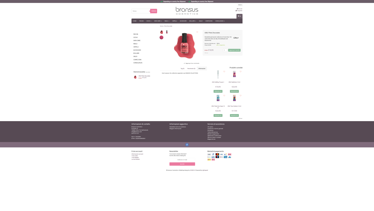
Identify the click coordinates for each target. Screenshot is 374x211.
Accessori (183, 21)
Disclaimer (210, 130)
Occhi (148, 21)
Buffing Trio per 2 (218, 82)
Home (134, 21)
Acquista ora (218, 91)
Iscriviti (182, 164)
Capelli (174, 21)
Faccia (141, 21)
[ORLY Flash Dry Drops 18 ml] (218, 98)
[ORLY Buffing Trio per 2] (218, 74)
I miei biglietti (135, 157)
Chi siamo (210, 127)
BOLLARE (192, 21)
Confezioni (208, 21)
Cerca (153, 11)
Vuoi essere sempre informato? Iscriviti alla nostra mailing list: (177, 154)
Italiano (240, 4)
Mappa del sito (211, 139)
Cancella (147, 72)
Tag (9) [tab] (182, 68)
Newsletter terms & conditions (178, 127)
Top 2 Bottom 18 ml (234, 106)
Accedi (240, 8)
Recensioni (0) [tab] (191, 68)
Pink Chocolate (144, 76)
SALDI (200, 21)
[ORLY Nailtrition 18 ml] (234, 74)
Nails (166, 21)
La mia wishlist (136, 159)
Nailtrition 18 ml (234, 82)
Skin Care (157, 21)
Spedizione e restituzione (214, 135)
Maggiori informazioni (175, 128)
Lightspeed (205, 170)
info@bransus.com (136, 131)
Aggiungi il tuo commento (192, 63)
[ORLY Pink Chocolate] (135, 77)
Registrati (239, 10)
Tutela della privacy (213, 132)
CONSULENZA (219, 21)
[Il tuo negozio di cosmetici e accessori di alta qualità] (187, 11)
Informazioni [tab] (201, 68)
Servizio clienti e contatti (214, 137)
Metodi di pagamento (213, 134)
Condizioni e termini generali (215, 128)
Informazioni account (137, 154)
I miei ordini (135, 155)
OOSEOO (192, 170)
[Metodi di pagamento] (219, 157)
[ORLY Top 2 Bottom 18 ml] (234, 98)
